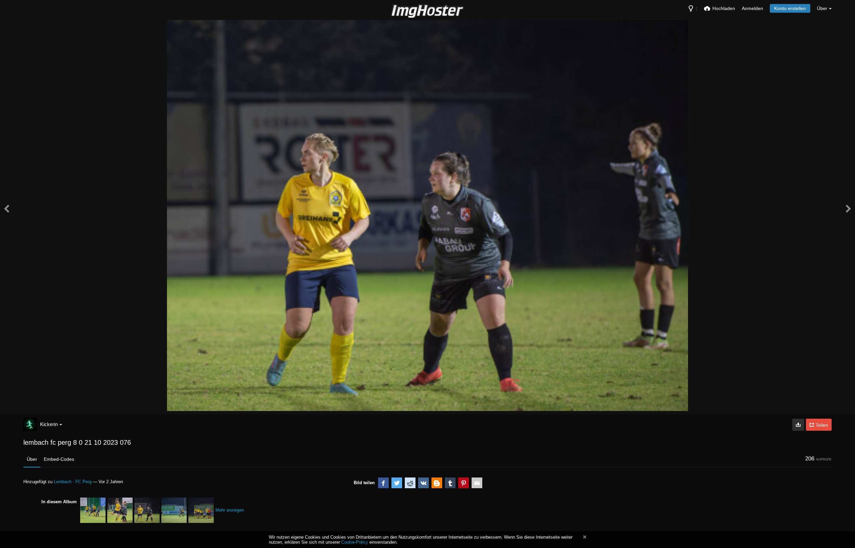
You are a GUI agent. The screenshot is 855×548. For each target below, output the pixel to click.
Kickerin (49, 424)
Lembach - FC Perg (73, 481)
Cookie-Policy (354, 542)
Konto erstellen (790, 8)
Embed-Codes (59, 459)
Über (32, 459)
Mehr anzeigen (229, 510)
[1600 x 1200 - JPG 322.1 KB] (798, 425)
